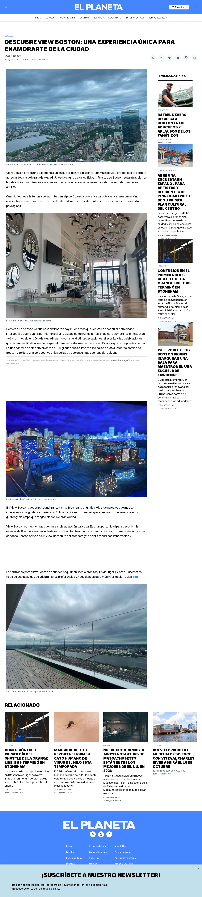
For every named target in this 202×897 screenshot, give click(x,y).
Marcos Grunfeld (167, 140)
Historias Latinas (135, 18)
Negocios (99, 18)
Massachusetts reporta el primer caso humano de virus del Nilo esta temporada (73, 758)
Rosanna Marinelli (167, 235)
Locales (50, 18)
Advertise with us (124, 864)
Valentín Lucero (13, 56)
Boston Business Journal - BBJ (169, 771)
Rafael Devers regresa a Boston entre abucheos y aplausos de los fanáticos (174, 125)
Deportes (163, 110)
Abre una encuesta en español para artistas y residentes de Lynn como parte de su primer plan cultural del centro (174, 192)
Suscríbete (181, 7)
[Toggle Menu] (195, 7)
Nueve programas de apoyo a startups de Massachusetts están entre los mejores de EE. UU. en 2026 (124, 760)
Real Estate (114, 18)
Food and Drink (67, 18)
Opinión (93, 864)
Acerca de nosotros (125, 858)
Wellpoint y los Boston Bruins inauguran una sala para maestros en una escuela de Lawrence (175, 362)
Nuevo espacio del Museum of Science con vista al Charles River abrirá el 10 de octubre (174, 758)
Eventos (84, 18)
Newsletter (120, 846)
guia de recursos (167, 171)
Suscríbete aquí (119, 360)
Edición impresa (123, 852)
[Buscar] (6, 7)
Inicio (38, 18)
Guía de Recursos (157, 18)
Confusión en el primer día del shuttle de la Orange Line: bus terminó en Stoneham (174, 281)
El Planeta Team (166, 318)
